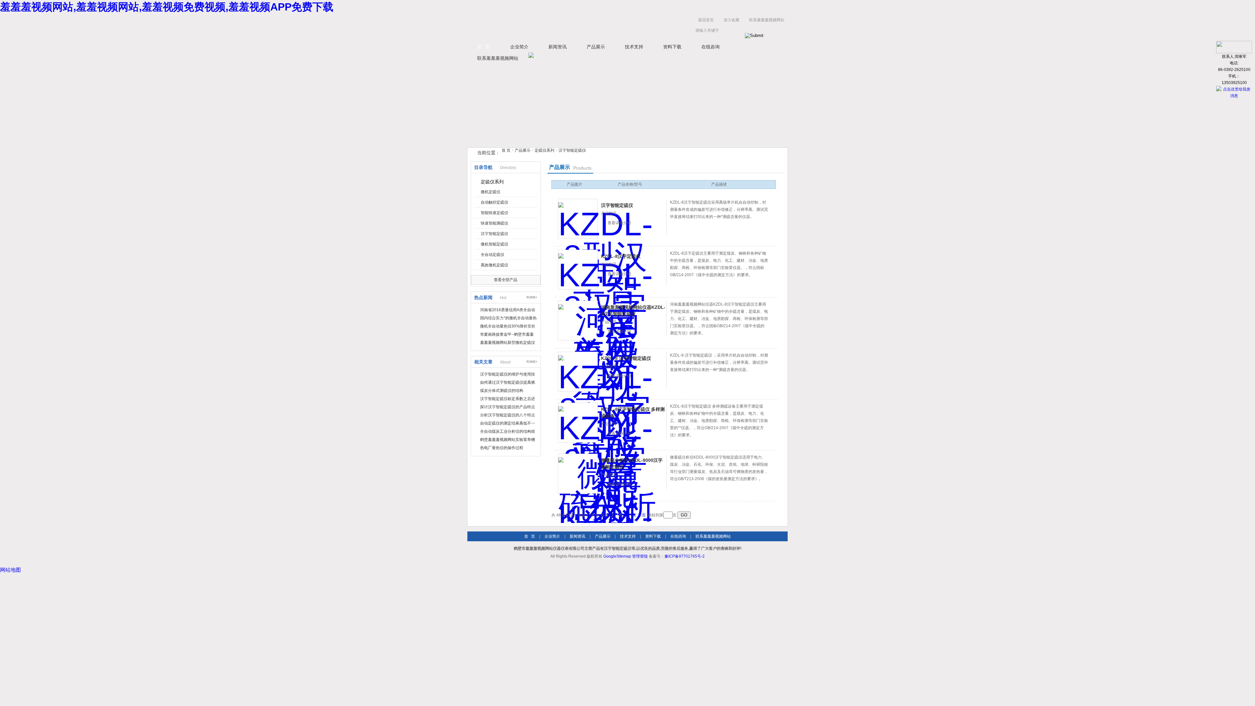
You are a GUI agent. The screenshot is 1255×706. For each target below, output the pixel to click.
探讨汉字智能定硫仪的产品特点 (507, 407)
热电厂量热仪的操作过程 (501, 447)
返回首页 (706, 20)
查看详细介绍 (619, 223)
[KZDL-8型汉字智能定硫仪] (578, 219)
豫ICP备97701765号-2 (684, 556)
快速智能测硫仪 (494, 223)
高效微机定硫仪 (494, 265)
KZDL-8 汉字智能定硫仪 (626, 358)
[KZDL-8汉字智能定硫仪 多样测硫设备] (578, 423)
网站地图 (10, 570)
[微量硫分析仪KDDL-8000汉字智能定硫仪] (578, 474)
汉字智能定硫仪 (572, 150)
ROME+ (532, 297)
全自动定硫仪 (492, 254)
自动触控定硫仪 (494, 202)
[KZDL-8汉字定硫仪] (578, 270)
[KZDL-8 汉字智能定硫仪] (578, 372)
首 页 (483, 46)
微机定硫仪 (490, 192)
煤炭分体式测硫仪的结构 (501, 390)
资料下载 (672, 46)
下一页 (630, 515)
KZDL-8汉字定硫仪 (621, 256)
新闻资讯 (557, 46)
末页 (642, 515)
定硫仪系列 (544, 150)
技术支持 (634, 46)
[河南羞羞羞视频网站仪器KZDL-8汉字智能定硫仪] (578, 321)
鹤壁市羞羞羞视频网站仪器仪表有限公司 (532, 26)
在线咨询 (710, 46)
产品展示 (596, 46)
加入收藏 (731, 20)
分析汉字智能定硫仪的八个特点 (507, 415)
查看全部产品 (505, 279)
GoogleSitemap (617, 556)
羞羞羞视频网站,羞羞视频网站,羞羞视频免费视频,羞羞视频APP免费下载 (166, 7)
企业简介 (519, 46)
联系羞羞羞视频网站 (766, 20)
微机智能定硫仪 (494, 244)
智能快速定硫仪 (494, 212)
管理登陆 (640, 556)
